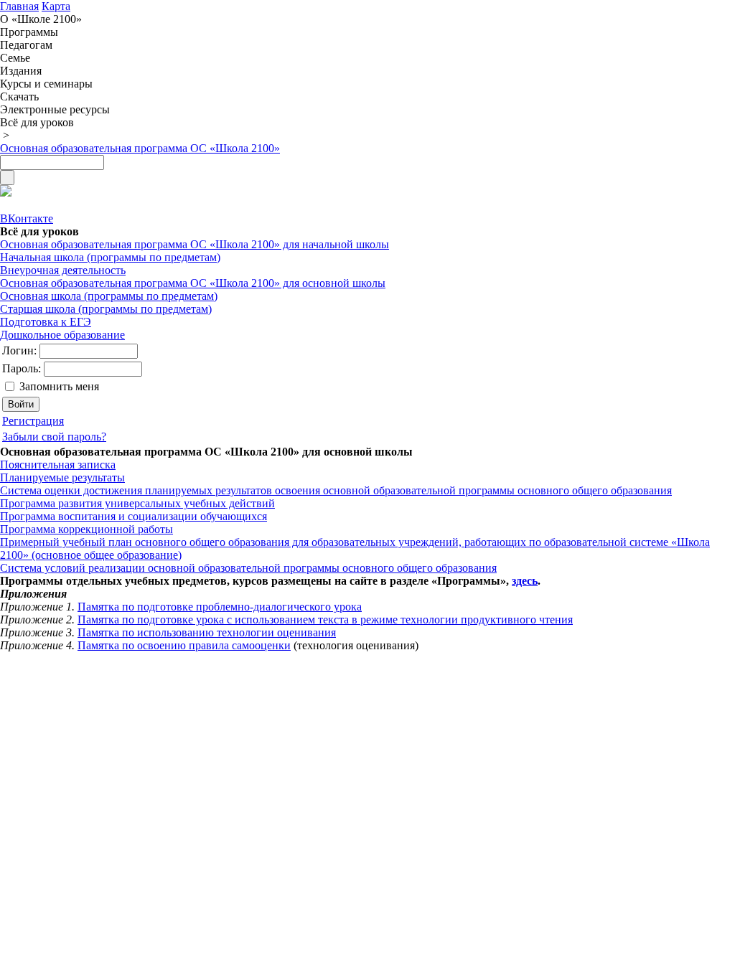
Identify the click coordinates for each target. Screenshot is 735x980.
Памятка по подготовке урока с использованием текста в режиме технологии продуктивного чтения (325, 619)
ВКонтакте (26, 218)
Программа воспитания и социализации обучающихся (133, 516)
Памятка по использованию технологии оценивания (207, 632)
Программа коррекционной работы (86, 529)
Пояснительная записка (58, 464)
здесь (525, 581)
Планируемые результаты (62, 477)
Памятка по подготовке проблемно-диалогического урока (220, 606)
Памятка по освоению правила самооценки (184, 645)
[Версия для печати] (5, 193)
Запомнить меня (59, 386)
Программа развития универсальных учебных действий (137, 503)
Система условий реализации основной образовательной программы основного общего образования (248, 568)
